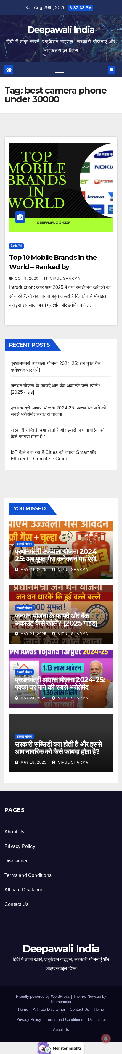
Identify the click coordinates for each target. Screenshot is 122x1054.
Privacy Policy (19, 846)
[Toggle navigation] (60, 70)
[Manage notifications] (106, 1038)
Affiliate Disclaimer (24, 889)
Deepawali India (61, 29)
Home (23, 1009)
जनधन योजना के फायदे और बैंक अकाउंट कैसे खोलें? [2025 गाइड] (56, 619)
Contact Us (16, 904)
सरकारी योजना (24, 543)
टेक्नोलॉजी (16, 246)
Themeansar (60, 1002)
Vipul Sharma (64, 279)
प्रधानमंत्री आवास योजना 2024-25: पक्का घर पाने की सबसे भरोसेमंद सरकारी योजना (60, 687)
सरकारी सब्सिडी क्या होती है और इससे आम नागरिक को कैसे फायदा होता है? (58, 748)
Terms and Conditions (28, 875)
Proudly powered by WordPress (43, 996)
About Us (14, 831)
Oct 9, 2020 (26, 279)
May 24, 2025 (33, 570)
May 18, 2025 (33, 762)
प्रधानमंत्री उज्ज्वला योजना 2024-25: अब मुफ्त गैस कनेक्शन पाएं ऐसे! (57, 555)
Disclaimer (16, 860)
